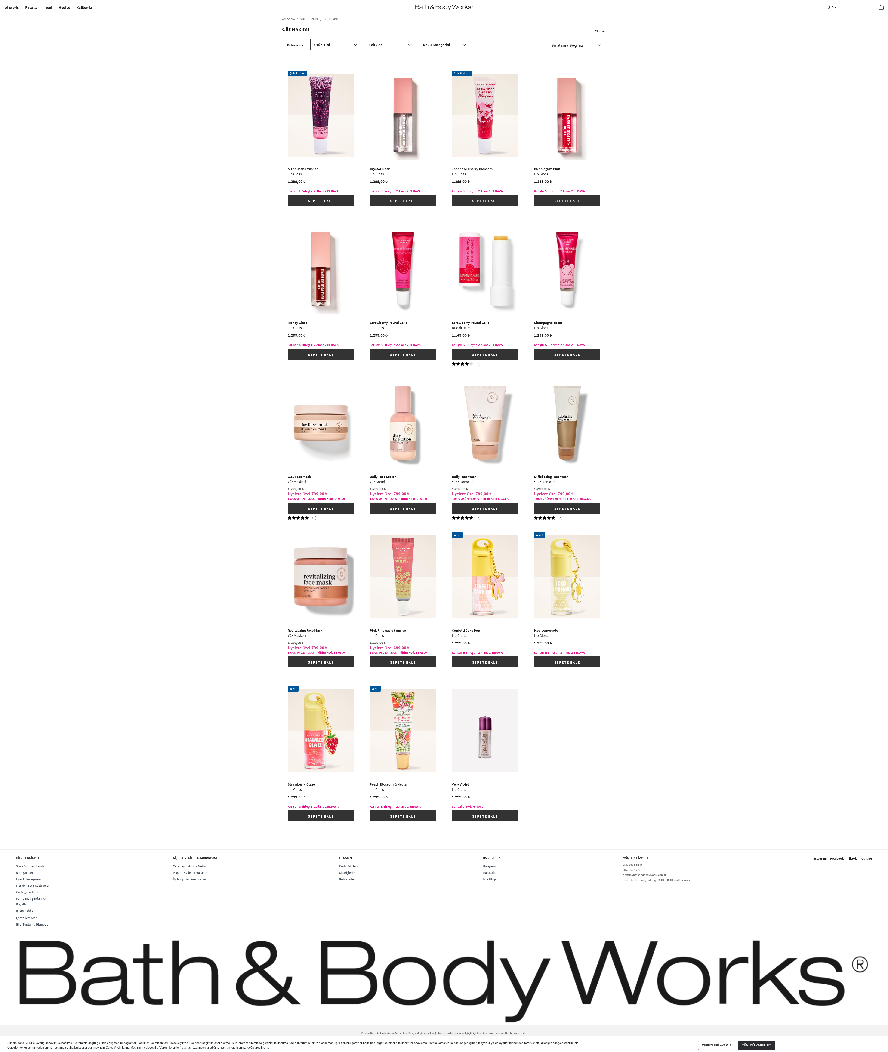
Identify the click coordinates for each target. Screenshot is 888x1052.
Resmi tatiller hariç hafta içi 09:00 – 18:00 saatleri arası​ (656, 880)
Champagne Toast (548, 325)
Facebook (837, 858)
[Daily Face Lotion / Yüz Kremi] (403, 423)
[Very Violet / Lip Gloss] (485, 730)
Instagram (819, 858)
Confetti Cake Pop (466, 633)
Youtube (866, 858)
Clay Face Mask (299, 479)
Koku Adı (376, 44)
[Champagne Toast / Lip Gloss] (567, 269)
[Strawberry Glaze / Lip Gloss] (321, 730)
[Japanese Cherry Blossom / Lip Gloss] (485, 115)
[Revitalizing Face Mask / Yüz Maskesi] (321, 576)
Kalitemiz (84, 7)
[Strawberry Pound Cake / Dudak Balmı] (485, 269)
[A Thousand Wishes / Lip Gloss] (321, 115)
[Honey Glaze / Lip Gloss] (321, 269)
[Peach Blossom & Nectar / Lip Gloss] (403, 730)
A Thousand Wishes (303, 171)
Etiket (444, 49)
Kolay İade (346, 879)
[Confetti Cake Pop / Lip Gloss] (485, 576)
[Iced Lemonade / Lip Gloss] (567, 576)
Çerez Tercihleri (26, 918)
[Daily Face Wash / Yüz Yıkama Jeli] (485, 423)
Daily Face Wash (464, 479)
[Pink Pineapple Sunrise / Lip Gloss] (403, 576)
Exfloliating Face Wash (551, 479)
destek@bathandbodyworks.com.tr (644, 875)
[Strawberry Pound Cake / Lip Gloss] (403, 269)
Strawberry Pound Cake (388, 325)
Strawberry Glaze (301, 787)
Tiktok (852, 858)
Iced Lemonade (546, 633)
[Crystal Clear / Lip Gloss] (403, 115)
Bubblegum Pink (547, 171)
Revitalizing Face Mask (305, 633)
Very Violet (460, 787)
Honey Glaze (297, 325)
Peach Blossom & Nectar (389, 787)
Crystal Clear (380, 171)
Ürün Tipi (322, 44)
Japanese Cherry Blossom (472, 171)
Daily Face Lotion (383, 479)
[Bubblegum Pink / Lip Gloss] (567, 115)
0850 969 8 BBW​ (632, 865)
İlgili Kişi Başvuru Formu (189, 879)
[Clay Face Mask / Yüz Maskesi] (321, 423)
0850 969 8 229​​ (631, 870)
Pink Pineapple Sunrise (388, 633)
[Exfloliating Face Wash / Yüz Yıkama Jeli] (567, 423)
